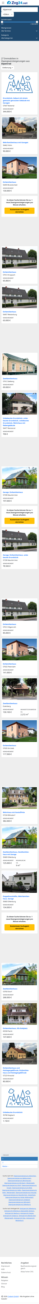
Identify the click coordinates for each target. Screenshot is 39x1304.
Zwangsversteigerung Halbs (11, 1190)
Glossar (4, 1283)
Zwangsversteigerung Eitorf (11, 1185)
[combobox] (19, 9)
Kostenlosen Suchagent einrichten (19, 210)
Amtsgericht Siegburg (10, 1216)
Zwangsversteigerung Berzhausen (19, 1181)
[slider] (2, 22)
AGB (2, 1269)
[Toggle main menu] (3, 3)
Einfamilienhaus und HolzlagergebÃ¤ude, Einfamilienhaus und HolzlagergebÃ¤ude (16, 1070)
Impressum (5, 1266)
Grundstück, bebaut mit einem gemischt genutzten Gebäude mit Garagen (16, 100)
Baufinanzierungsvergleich (29, 1267)
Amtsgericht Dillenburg (28, 1208)
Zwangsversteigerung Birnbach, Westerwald (19, 1183)
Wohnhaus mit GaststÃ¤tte (14, 812)
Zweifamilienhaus (10, 378)
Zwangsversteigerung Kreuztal (26, 1193)
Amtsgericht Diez (20, 1218)
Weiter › (5, 1166)
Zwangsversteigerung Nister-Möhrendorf (19, 1197)
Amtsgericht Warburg (12, 1213)
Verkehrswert (6, 19)
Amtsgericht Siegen (27, 1213)
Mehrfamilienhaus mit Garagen (15, 142)
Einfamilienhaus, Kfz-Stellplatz (15, 1028)
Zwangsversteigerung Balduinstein (19, 1178)
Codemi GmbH (13, 1296)
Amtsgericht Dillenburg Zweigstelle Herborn (19, 1211)
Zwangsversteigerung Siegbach (19, 1200)
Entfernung (7, 68)
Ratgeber (4, 1280)
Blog (3, 1287)
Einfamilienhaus (9, 182)
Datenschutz (6, 1272)
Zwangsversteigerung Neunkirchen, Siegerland (19, 1195)
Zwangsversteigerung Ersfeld (22, 1188)
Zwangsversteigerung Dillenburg (19, 1204)
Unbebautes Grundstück (12, 1112)
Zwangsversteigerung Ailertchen (25, 1176)
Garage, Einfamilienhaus (13, 492)
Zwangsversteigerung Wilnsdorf (19, 1202)
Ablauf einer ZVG (27, 1272)
